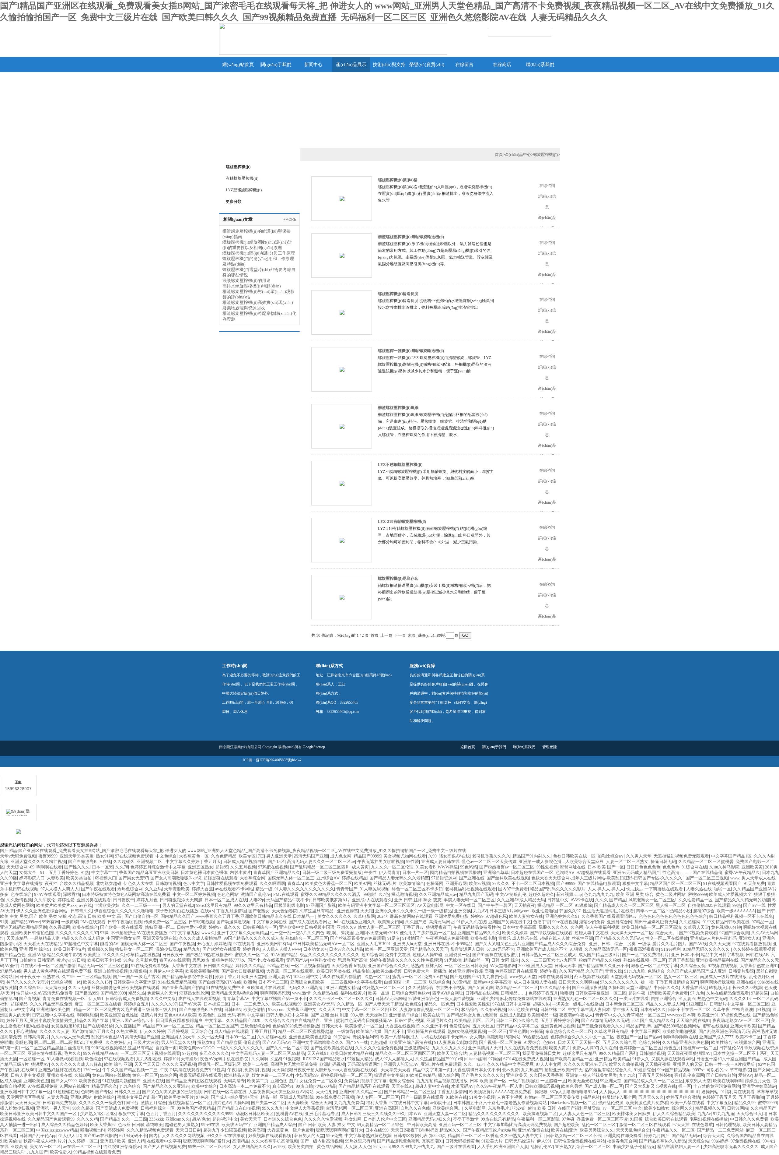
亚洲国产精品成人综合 (274, 1124)
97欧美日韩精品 (421, 1075)
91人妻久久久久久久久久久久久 (304, 889)
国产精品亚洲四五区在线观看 (194, 1081)
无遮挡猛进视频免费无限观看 (681, 856)
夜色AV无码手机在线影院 (224, 1059)
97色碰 (202, 1097)
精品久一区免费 (439, 1004)
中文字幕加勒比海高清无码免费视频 (518, 1124)
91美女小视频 (482, 1097)
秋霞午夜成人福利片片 (44, 1141)
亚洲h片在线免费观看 (441, 1064)
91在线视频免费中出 (225, 987)
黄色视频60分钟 (726, 927)
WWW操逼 (448, 867)
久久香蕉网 (59, 927)
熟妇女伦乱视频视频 (467, 1031)
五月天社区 (483, 1026)
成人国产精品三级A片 (599, 955)
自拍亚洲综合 (663, 998)
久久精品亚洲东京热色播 (685, 1042)
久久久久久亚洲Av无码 (585, 1064)
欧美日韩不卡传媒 (104, 960)
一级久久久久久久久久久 (240, 1048)
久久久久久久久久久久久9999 (205, 1113)
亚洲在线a (745, 982)
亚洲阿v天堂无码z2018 (376, 933)
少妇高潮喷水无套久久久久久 (731, 1146)
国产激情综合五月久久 (93, 1031)
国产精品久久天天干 (429, 949)
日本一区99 (102, 867)
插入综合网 (448, 1075)
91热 (85, 872)
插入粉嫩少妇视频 (17, 1108)
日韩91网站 (737, 1108)
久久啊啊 (259, 1059)
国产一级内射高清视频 (321, 1141)
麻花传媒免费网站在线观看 (525, 998)
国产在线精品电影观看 (599, 883)
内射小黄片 (240, 872)
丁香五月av (413, 927)
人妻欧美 (55, 878)
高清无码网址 (441, 922)
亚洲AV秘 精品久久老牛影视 (54, 955)
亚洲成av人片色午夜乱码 (713, 938)
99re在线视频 (564, 922)
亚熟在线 (51, 976)
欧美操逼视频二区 (540, 1113)
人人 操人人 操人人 (606, 889)
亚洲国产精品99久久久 (478, 933)
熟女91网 (104, 856)
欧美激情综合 (411, 883)
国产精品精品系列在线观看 (364, 1086)
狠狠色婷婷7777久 (228, 960)
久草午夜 (721, 1009)
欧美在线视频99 (287, 1004)
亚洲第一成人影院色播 (540, 861)
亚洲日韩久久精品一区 (360, 1092)
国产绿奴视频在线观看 (551, 933)
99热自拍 (304, 1086)
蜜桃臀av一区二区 (700, 1048)
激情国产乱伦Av (256, 894)
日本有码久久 (653, 1009)
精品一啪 (269, 1097)
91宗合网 (342, 1037)
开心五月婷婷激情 (214, 944)
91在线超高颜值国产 (121, 1081)
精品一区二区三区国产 (217, 1026)
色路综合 (656, 971)
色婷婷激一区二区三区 (640, 1048)
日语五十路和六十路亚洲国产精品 (728, 1059)
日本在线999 (377, 1130)
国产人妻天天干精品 (384, 1004)
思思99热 (200, 960)
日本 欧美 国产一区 (606, 867)
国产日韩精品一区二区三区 (409, 1092)
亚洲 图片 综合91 (35, 949)
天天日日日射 (188, 1130)
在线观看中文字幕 (164, 1141)
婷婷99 (477, 916)
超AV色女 (201, 1119)
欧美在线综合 (85, 927)
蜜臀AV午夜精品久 (742, 872)
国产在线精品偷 (707, 872)
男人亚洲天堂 (279, 856)
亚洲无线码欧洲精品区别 (23, 927)
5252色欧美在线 (523, 1009)
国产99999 (565, 883)
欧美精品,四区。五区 (474, 1020)
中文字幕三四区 (645, 1031)
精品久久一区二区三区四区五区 (405, 1053)
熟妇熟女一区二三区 (134, 949)
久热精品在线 (325, 993)
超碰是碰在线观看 (221, 878)
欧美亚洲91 (708, 1015)
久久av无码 (78, 987)
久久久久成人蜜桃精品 (200, 938)
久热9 (276, 1059)
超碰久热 (541, 1004)
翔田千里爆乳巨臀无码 (655, 922)
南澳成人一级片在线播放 (723, 976)
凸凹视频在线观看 (591, 976)
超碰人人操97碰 (427, 955)
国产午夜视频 (182, 944)
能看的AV (109, 944)
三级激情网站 (417, 1048)
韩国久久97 (570, 911)
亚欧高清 (19, 1146)
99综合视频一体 (66, 982)
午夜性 (370, 872)
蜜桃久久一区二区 (252, 955)
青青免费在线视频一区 (64, 998)
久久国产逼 (416, 922)
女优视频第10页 (66, 1026)
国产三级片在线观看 (456, 1146)
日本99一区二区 (240, 1037)
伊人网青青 (389, 872)
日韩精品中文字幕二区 (517, 1026)
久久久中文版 (163, 998)
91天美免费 (754, 883)
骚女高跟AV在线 (454, 856)
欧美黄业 (91, 955)
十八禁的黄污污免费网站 (716, 1086)
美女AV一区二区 (45, 1146)
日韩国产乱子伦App (37, 1135)
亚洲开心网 (456, 883)
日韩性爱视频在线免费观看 (231, 883)
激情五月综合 (153, 1102)
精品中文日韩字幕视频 (722, 955)
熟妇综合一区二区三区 (306, 938)
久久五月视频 (243, 867)
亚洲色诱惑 (347, 911)
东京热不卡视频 (451, 987)
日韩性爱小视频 (192, 927)
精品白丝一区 (476, 960)
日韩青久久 (81, 911)
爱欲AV (745, 1075)
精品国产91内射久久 (531, 856)
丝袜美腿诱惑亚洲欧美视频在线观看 (125, 987)
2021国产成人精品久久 (652, 1020)
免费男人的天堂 (162, 993)
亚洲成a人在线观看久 (372, 900)
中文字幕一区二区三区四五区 (369, 1009)
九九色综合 (130, 1086)
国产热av (652, 1037)
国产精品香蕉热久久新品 (662, 1141)
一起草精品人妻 (45, 938)
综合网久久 (682, 1108)
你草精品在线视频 (143, 955)
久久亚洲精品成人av (438, 894)
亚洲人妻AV (279, 976)
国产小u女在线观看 (266, 960)
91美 (4, 922)
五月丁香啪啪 (751, 1097)
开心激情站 (26, 1031)
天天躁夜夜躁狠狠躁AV (689, 1053)
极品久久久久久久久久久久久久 (329, 955)
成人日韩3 (350, 1113)
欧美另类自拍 (79, 878)
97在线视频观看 (119, 1059)
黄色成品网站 (329, 1146)
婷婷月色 (251, 949)
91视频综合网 (747, 1042)
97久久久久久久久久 (619, 982)
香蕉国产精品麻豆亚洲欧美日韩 (149, 872)
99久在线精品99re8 (100, 1053)
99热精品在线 (535, 1037)
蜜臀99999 (48, 856)
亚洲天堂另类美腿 (77, 856)
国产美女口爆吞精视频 (243, 971)
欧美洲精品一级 (542, 1015)
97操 (104, 933)
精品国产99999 (367, 856)
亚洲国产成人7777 (716, 1037)
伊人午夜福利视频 (602, 927)
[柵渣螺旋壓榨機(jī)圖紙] (342, 426)
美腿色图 (23, 1042)
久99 (432, 856)
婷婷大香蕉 (202, 889)
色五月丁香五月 (161, 1113)
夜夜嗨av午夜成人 (576, 1015)
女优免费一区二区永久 (320, 1081)
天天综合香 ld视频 (348, 965)
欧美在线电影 (483, 938)
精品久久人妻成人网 (665, 1004)
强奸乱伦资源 (611, 1102)
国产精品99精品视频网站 (677, 1026)
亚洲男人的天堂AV (401, 1064)
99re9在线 (210, 1124)
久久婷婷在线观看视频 (754, 949)
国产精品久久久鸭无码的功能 (742, 900)
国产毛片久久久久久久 (482, 1075)
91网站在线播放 (74, 1086)
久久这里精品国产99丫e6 (438, 1059)
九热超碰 (378, 1042)
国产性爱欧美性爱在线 (331, 1048)
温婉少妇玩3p (168, 949)
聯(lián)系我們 (540, 64)
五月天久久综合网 (620, 1042)
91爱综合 (532, 1042)
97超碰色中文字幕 (81, 944)
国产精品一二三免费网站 (720, 1130)
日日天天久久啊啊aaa (578, 982)
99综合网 (168, 1075)
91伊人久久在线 (471, 922)
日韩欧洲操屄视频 (542, 1086)
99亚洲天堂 (610, 1081)
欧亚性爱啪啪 (544, 911)
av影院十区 (440, 1102)
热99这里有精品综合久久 (608, 1070)
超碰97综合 (703, 911)
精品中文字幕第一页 (432, 1070)
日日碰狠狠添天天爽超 (181, 900)
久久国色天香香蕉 (546, 1075)
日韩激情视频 (168, 883)
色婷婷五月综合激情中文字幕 (158, 867)
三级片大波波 (146, 1042)
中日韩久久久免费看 (749, 1119)
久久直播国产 (128, 1026)
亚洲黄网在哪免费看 (622, 1135)
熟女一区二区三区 (681, 976)
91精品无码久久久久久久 (707, 949)
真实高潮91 (283, 1086)
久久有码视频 (493, 1009)
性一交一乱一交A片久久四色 (297, 933)
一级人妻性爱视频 (457, 998)
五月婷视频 (178, 1031)
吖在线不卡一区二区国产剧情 (48, 965)
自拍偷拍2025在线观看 (709, 905)
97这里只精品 (360, 1059)
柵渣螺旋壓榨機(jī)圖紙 (398, 407)
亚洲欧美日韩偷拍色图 (32, 933)
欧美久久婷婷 (515, 933)
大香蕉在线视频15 (402, 1026)
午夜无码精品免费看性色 (476, 927)
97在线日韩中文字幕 (511, 1004)
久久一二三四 (134, 1119)
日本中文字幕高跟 (519, 927)
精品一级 (263, 889)
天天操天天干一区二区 (632, 933)
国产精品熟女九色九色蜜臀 (472, 1015)
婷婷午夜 (548, 971)
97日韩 (78, 960)
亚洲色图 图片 (284, 1081)
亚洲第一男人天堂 (53, 1108)
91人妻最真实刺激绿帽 (455, 1042)
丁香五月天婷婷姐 (655, 1075)
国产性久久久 (77, 867)
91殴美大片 (492, 1141)
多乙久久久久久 (214, 1053)
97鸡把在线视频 (273, 867)
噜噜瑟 (566, 993)
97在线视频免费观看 (134, 856)
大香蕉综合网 (252, 878)
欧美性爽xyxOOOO (197, 1048)
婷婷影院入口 (32, 878)
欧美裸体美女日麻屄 (631, 1113)
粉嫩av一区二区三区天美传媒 (553, 1097)
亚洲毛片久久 (439, 1020)
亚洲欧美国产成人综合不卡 (542, 949)
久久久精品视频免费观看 (150, 1130)
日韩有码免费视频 (60, 1102)
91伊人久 (640, 1059)
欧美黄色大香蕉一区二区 (328, 883)
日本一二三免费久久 (250, 1004)
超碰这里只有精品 (580, 1053)
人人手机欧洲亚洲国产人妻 (502, 1146)
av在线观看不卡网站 (234, 889)
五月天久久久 (651, 1097)
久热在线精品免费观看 (727, 993)
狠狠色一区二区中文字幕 (654, 965)
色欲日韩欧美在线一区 (574, 856)
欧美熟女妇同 (390, 922)
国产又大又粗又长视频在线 (650, 1086)
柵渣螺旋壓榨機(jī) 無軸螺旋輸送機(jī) (411, 236)
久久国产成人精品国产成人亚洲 (696, 971)
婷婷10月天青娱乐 (181, 1059)
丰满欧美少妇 (107, 905)
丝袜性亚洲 (582, 938)
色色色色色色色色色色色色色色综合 (673, 916)
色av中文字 (193, 883)
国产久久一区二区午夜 (287, 1048)
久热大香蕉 (127, 1031)
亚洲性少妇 (487, 998)
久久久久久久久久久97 (76, 933)
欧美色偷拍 (254, 1009)
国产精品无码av (686, 1135)
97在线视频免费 (43, 1086)
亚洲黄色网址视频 (558, 1026)
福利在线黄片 (353, 993)
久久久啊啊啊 (272, 883)
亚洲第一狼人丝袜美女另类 (591, 1075)
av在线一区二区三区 (82, 1146)
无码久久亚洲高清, (306, 987)
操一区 (684, 1086)
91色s (129, 960)
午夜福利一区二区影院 (538, 1119)
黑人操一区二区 (671, 905)
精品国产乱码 (638, 1026)
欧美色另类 (571, 1086)
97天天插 (681, 1124)
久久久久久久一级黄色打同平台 (108, 1102)
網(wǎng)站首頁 (238, 64)
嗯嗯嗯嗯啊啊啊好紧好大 (339, 1130)
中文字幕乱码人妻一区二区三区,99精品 (268, 1053)
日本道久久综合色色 (283, 1119)
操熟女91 (205, 1042)
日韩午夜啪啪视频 (125, 922)
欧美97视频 (479, 883)
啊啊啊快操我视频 (717, 982)
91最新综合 (644, 1070)
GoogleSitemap (314, 747)
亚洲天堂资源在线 (160, 938)
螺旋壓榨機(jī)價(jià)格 (397, 180)
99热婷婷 (719, 1141)
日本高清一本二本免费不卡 (244, 1086)
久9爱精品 (461, 982)
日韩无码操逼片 (520, 1141)
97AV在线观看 (47, 894)
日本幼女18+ (315, 949)
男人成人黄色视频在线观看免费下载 (57, 971)
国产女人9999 (64, 1081)
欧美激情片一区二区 (364, 1026)
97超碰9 (189, 1053)
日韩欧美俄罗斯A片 (331, 900)
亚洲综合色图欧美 (307, 982)
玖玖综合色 (439, 982)
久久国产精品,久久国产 (581, 971)
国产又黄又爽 (480, 987)
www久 (208, 933)
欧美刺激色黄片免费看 (647, 1102)
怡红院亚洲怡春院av (122, 1146)
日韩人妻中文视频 (28, 1075)
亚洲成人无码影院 (297, 1097)
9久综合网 (529, 1020)
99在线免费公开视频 (335, 1097)
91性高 (218, 1070)
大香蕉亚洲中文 (301, 1009)
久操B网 (616, 987)
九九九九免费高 (349, 1102)
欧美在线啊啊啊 (728, 1081)
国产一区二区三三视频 (707, 878)
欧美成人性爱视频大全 (730, 894)
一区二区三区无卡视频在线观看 (150, 1053)
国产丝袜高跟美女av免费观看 (357, 938)
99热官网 (50, 922)
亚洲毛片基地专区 (322, 1113)
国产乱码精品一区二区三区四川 (320, 867)
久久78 (121, 867)
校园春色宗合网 (622, 1141)
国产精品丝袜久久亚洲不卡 (603, 965)
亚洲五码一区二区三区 (460, 1124)
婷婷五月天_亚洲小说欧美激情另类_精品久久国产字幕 (58, 1020)
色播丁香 (541, 922)
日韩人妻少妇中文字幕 (287, 1015)
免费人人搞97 (585, 1048)
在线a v (207, 911)
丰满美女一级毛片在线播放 (577, 1004)
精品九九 (191, 949)
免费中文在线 (397, 955)
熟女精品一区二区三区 (516, 987)
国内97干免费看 (513, 889)
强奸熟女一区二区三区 (384, 987)
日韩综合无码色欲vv (411, 993)
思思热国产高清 (353, 960)
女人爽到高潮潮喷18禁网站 (495, 1037)
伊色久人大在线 (138, 883)
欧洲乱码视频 (332, 1064)
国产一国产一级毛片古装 (136, 976)
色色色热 (670, 867)
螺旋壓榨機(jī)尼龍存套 (398, 578)
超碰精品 (19, 1004)
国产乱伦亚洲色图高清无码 (724, 1031)
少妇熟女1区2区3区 (98, 1113)
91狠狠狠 (138, 971)
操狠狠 (541, 1092)
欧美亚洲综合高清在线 (411, 1042)
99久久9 (214, 1135)
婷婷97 (215, 927)
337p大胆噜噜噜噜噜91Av (573, 1092)
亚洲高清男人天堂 (485, 1048)
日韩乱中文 (557, 900)
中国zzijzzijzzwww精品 (57, 1130)
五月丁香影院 (681, 960)
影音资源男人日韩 (467, 949)
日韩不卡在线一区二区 (689, 1009)
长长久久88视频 (747, 987)
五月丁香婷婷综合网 (560, 1020)
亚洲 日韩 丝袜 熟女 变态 (418, 900)
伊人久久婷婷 (152, 1031)
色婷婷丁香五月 (543, 993)
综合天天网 (321, 1102)
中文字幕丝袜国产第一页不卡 (279, 998)
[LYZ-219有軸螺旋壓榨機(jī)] (342, 539)
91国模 (636, 1119)
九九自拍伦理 (495, 976)
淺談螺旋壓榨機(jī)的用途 (246, 280)
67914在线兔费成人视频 (525, 1059)
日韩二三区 (506, 1020)
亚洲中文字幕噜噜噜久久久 (318, 1042)
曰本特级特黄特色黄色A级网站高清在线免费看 (126, 894)
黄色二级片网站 (671, 894)
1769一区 (91, 1070)
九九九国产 (37, 1152)
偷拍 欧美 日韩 (542, 1108)
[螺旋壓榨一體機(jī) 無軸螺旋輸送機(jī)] (342, 369)
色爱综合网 (459, 1026)
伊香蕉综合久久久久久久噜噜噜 (124, 911)
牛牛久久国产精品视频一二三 (130, 1070)
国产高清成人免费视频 (117, 1108)
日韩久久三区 (127, 1092)
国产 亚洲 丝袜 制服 (329, 1015)
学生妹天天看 (625, 1009)
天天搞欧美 (55, 987)
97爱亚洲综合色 (423, 998)
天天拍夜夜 (524, 905)
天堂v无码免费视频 (18, 856)
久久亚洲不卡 (434, 1026)
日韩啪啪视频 (201, 922)
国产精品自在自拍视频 (238, 1108)
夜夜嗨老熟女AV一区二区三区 (740, 1020)
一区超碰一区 (32, 1059)
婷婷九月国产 (656, 1135)
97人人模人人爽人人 (59, 889)
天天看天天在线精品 (42, 944)
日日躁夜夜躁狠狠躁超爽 (179, 1020)
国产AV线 (698, 944)
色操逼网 (434, 883)
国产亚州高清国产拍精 (183, 987)
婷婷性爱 (66, 900)
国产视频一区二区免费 (500, 1042)
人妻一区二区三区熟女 (627, 861)
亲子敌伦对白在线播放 (177, 911)
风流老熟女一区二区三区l (652, 900)
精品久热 (136, 993)
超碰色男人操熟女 (182, 1124)
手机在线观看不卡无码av (444, 1037)
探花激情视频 (404, 894)
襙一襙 (647, 982)
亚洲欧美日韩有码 (274, 944)
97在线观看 (244, 944)
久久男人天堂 (638, 856)
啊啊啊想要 (87, 1015)
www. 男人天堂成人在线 (753, 878)
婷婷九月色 (147, 900)
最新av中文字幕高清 (492, 982)
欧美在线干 (433, 1015)
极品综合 (469, 1009)
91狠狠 (576, 949)
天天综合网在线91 (693, 1020)
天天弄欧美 (298, 1102)
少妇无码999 (307, 1075)
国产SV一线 (754, 905)
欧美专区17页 (251, 856)
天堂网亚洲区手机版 (25, 1097)
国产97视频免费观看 (698, 933)
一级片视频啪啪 (523, 1081)
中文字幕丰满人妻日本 (589, 1009)
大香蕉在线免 (694, 987)
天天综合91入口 (751, 1113)
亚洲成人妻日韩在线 (440, 861)
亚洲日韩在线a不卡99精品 (448, 944)
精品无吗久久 (104, 1086)
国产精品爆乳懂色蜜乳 (398, 1141)
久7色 (384, 894)
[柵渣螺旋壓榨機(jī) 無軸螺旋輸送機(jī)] (342, 255)
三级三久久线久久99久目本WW (391, 1113)
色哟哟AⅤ (565, 872)
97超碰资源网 (444, 878)
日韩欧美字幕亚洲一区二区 (600, 993)
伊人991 (96, 998)
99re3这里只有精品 (214, 905)
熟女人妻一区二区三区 (379, 927)
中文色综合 (166, 856)
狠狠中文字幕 (635, 883)
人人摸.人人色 (357, 1146)
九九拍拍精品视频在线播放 (442, 1081)
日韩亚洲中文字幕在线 (53, 1015)
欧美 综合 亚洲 (118, 1064)
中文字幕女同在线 (270, 922)
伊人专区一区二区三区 (377, 1097)
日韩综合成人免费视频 (127, 998)
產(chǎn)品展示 (351, 64)
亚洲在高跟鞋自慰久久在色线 (402, 1108)
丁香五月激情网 (452, 1092)
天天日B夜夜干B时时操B (414, 1130)
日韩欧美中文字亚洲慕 (134, 982)
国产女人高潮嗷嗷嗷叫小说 (175, 878)
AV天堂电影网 (430, 905)
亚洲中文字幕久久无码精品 (242, 933)
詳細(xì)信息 (547, 201)
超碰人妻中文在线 (592, 933)
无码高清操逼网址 (364, 1064)
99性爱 (412, 861)
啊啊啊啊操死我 (275, 993)
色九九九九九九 (599, 894)
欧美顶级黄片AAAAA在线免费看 (501, 1092)
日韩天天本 (565, 965)
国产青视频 (29, 998)
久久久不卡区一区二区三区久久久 (341, 998)
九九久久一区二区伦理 (392, 867)
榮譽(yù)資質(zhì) (426, 64)
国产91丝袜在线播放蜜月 (495, 955)
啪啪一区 (722, 889)
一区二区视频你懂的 (310, 965)
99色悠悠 (468, 867)
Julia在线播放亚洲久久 (355, 922)
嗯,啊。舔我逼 (340, 933)
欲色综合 (413, 1004)
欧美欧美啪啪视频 (202, 971)
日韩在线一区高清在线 (225, 1092)
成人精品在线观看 (231, 1031)
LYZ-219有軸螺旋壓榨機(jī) (402, 521)
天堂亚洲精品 (638, 987)
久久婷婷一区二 (83, 1141)
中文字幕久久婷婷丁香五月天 (193, 861)
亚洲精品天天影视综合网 (234, 993)
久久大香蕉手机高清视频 (274, 1141)
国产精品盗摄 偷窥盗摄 (238, 1042)
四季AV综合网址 (447, 993)
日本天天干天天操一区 (579, 1042)
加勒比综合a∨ (611, 856)
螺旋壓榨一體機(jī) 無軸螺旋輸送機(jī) (411, 350)
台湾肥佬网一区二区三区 (349, 1108)
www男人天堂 (523, 976)
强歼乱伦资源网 (689, 1075)
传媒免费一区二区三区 (165, 922)
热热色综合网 (130, 889)
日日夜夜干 (123, 900)
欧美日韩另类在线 (333, 971)
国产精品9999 (113, 993)
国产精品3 (109, 1119)
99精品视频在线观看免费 (96, 1152)
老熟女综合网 (401, 1081)
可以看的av (717, 1070)
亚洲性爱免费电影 (452, 916)
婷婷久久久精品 (250, 965)
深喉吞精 (71, 894)
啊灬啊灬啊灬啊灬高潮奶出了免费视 (68, 1042)
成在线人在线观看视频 (199, 998)
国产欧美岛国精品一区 (571, 1059)
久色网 (577, 927)
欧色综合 (93, 1059)
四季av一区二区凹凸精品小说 (663, 911)
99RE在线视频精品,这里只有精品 (122, 1048)
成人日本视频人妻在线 (535, 982)
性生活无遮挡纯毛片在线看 (608, 911)
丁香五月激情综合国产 (676, 982)
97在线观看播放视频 (751, 944)
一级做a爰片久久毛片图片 (662, 944)
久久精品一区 (349, 1004)
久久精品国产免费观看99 (51, 1119)
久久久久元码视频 (179, 1064)
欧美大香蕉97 (103, 1124)
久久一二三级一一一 (141, 905)
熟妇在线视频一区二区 (645, 960)
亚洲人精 (136, 1141)
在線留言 (464, 64)
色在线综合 (21, 894)
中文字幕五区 (719, 1102)
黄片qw (63, 960)
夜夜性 (51, 883)
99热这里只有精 (360, 1141)
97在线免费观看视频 (150, 965)
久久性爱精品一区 (696, 900)
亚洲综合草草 (496, 872)
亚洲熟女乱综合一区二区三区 (582, 1146)
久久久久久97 (164, 1004)
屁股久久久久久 (553, 927)
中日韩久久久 (666, 987)
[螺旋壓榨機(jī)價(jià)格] (342, 198)
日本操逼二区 (216, 1004)
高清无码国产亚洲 (311, 856)
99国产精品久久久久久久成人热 (253, 938)
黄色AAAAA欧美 (180, 1015)
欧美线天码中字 (236, 1124)
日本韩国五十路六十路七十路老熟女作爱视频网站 (500, 1102)
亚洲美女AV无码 (319, 1004)
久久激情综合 (421, 987)
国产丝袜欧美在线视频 (508, 878)
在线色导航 (702, 1124)
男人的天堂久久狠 (178, 1042)
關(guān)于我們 (275, 64)
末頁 (412, 635)
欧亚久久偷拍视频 (626, 1064)
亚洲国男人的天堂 (178, 1037)
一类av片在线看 (634, 998)
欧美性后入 (60, 1152)
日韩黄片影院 (741, 971)
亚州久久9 (346, 927)
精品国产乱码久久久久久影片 (557, 889)
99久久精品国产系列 (618, 1053)
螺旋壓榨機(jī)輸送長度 (398, 293)
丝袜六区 (433, 965)
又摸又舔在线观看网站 (672, 1059)
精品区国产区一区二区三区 (675, 883)
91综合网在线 (694, 867)
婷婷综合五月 (136, 1004)
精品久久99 (745, 1102)
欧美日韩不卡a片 (69, 949)
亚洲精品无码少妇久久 (429, 1119)
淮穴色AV (222, 1102)
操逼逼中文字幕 (389, 1075)
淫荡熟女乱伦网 (194, 993)
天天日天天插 (27, 1102)
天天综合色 (201, 1031)
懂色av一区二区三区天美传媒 (489, 861)
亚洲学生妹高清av (759, 1086)
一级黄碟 (69, 922)
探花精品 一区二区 (555, 905)
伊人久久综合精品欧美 (674, 1113)
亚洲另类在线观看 (94, 900)
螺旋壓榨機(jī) (545, 154)
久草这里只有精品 (317, 911)
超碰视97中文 (225, 1119)
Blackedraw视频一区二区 (573, 1102)
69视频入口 (105, 878)
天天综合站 (698, 1141)
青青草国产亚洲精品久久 (276, 872)
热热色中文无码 (712, 998)
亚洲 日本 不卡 (685, 955)
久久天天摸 (719, 944)
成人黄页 (360, 867)
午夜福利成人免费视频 (447, 938)
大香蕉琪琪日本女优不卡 (476, 1070)
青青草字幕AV (236, 998)
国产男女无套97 (133, 878)
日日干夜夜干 (27, 976)
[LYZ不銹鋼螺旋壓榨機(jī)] (342, 483)
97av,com (276, 1009)
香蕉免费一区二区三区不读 (602, 1119)
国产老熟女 (259, 911)
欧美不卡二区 (748, 1037)
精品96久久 (450, 1130)
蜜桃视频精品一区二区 (189, 1102)
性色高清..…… (676, 872)
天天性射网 (326, 1092)
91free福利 (671, 949)
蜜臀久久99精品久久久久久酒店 (331, 894)
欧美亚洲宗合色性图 (119, 1015)
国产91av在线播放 (100, 1135)
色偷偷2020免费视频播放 (295, 1026)
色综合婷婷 (649, 1042)
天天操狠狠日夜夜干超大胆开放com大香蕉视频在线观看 (325, 1070)
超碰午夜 (636, 993)
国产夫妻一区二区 (268, 1102)
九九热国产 (531, 1070)
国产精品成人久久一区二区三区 (624, 905)
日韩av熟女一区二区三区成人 (548, 955)
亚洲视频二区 (150, 861)
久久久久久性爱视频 (323, 1119)
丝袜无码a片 (384, 883)
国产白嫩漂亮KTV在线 (89, 861)
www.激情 (301, 993)
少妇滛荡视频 (233, 1130)
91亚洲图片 (696, 1004)
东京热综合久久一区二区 (568, 1031)
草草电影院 (740, 1070)
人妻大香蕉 (57, 1097)
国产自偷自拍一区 (141, 916)
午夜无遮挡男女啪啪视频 (380, 861)
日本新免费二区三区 (624, 1004)
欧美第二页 (257, 1081)
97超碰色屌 (496, 916)
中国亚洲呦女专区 (124, 938)
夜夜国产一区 (629, 1037)
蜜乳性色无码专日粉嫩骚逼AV (364, 1020)
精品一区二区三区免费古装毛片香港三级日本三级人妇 (125, 1009)
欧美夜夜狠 (89, 1081)
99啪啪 (370, 894)
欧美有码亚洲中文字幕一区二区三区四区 (376, 905)
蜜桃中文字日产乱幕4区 (139, 1097)
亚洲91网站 (81, 1097)
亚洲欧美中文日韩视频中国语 (306, 927)
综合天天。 (666, 933)
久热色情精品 (223, 856)
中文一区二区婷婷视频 (194, 894)
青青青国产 (347, 889)
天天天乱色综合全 (633, 1130)
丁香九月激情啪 (231, 911)
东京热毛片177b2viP (507, 1108)
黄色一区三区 (145, 1075)
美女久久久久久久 (334, 916)
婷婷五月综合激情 (683, 1097)
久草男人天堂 (696, 927)
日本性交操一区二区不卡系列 (740, 1053)
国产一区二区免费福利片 (645, 955)
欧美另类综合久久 (597, 1130)
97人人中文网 (548, 1064)
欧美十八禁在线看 (687, 1102)
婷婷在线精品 (354, 878)
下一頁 (400, 635)
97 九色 (697, 993)
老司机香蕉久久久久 (491, 856)
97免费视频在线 (745, 1141)
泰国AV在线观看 (174, 960)
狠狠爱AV (40, 1064)
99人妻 (357, 1015)
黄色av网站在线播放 (111, 1075)
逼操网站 (709, 1092)
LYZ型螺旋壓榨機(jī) (244, 190)
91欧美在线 (456, 1097)
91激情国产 (413, 938)
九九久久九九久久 (449, 1048)
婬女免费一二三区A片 (272, 1075)
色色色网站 (228, 894)
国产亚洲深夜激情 (589, 987)
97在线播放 (235, 1135)
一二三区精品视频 (94, 976)
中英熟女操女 (323, 960)
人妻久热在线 (699, 889)
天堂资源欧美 (177, 889)
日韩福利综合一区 (260, 927)
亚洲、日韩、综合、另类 (612, 944)
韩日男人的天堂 (309, 1135)
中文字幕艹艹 (104, 872)
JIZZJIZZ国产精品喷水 (323, 1059)
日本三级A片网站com (509, 911)
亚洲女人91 (749, 938)
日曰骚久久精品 (218, 965)
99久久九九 (272, 1108)
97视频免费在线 (736, 1015)
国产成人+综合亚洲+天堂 (234, 1097)
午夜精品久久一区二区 (673, 1130)
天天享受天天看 (395, 1070)
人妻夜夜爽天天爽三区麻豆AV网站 (281, 1092)
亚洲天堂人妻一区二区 (445, 1113)
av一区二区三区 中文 (622, 1108)
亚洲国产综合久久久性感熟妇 (395, 965)
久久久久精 (87, 1119)
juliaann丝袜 (475, 1059)
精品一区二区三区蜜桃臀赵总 (306, 1031)
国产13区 (276, 861)
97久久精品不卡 (555, 987)
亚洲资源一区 (457, 955)
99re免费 (334, 1135)
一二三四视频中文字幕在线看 (354, 982)
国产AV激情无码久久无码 (605, 1020)
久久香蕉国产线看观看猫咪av (609, 916)
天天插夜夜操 (658, 1064)
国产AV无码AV (276, 1042)
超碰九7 (210, 1130)
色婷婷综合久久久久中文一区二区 (582, 1037)
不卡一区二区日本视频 (533, 883)
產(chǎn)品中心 (518, 154)
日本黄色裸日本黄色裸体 (204, 872)
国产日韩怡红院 (721, 1075)
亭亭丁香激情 (466, 1119)
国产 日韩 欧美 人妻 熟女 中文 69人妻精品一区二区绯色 (351, 1124)
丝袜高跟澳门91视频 (751, 1009)
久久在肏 (608, 1048)
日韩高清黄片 (36, 1037)
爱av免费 (510, 1070)
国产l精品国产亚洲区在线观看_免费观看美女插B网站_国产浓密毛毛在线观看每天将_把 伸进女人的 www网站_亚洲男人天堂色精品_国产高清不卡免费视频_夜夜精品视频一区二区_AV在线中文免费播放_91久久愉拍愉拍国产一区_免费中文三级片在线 (233, 850)
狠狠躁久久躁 (100, 949)
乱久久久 (232, 927)
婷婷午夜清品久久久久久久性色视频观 (406, 960)
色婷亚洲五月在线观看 (516, 971)
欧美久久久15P (97, 982)
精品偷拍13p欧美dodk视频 (377, 971)
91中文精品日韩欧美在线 (726, 922)
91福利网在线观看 (738, 1092)
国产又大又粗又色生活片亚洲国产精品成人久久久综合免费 (531, 944)
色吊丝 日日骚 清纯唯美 (140, 1124)
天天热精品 (17, 938)
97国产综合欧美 (734, 933)
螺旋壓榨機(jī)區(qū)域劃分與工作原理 (258, 253)
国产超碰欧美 (566, 1124)
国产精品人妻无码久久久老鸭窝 (399, 878)
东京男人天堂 (698, 1081)
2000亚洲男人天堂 (535, 965)
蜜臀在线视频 (715, 1026)
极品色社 (591, 1097)
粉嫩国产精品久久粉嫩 (600, 960)
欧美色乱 (206, 1015)
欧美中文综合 (204, 1086)
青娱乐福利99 (365, 1037)
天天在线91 (317, 1053)
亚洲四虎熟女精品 (343, 987)
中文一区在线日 (461, 905)
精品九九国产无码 (476, 894)
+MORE (289, 219)
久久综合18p (31, 987)
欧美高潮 (256, 1130)
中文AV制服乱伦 (510, 894)
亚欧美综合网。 (447, 1108)
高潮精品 (240, 1141)
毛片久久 (72, 1053)
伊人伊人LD (69, 1135)
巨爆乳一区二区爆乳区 (219, 1064)
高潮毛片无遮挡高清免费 (294, 1064)
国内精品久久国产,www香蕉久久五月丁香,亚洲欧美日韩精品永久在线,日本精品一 (238, 916)
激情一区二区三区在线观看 (644, 1124)
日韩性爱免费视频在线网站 (579, 1141)
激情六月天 (151, 1015)
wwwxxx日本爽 (681, 1015)
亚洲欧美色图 (36, 1081)
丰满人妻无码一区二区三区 (469, 900)
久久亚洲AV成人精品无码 (521, 900)
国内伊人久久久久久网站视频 (176, 1135)
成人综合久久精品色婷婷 (64, 1124)
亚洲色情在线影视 (45, 1053)
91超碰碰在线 (66, 1092)
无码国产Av (297, 960)
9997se (698, 1070)
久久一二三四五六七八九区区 (549, 960)
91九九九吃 (634, 971)
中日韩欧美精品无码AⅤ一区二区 (324, 944)
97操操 (494, 1059)
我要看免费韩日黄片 (541, 1053)
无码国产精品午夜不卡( (288, 900)
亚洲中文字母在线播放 (21, 883)
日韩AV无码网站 (390, 998)
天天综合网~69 (20, 867)
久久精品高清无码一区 (606, 949)
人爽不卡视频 (509, 1097)
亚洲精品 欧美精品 (612, 1059)
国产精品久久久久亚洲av (166, 1086)
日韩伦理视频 (728, 1124)
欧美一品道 (379, 993)
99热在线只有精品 (498, 1119)
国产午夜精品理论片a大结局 (489, 1130)
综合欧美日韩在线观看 (666, 1119)
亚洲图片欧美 (113, 1141)
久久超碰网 (689, 922)
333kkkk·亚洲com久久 (169, 1119)
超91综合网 (372, 955)
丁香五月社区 (263, 1031)
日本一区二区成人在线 (225, 900)
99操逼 (536, 1031)
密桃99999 (697, 894)
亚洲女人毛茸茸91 (374, 944)
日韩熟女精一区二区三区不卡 (573, 1135)
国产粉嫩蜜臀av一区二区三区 (506, 867)
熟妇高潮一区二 (160, 927)
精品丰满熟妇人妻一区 (679, 1146)
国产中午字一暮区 (495, 905)
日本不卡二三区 (273, 982)
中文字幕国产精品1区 (731, 856)
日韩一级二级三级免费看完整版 (332, 872)
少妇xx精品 (325, 1086)
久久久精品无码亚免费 (51, 1004)
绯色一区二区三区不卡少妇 (417, 889)
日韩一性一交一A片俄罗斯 (730, 1064)
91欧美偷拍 (10, 1141)
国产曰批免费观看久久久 (600, 1026)
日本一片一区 (415, 872)
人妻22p (256, 900)
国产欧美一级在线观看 (121, 927)
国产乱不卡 (394, 1031)
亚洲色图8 (518, 1031)
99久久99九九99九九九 (413, 1146)
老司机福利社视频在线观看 (470, 889)
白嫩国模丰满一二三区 (405, 982)
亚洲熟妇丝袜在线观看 (59, 1070)
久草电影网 (364, 916)
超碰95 (221, 867)
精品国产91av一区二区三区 (168, 1026)
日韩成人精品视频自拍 (244, 861)
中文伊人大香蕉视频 (304, 1108)
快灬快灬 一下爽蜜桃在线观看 (655, 889)
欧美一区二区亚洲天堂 (386, 949)
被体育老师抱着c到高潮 (471, 971)
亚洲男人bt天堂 (407, 944)
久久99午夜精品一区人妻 (499, 1086)
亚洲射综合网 (619, 922)
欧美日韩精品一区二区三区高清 (651, 927)
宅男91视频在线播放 (709, 1119)
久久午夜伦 (44, 900)
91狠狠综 (583, 905)
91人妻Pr (687, 998)
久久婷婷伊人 (118, 1042)
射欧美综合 (104, 1097)
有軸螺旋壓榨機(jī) (242, 178)
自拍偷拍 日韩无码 (36, 960)
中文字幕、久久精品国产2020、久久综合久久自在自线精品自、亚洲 (269, 1020)
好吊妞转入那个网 (619, 1097)
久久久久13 (740, 998)
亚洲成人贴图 (512, 1015)
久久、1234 (474, 1064)
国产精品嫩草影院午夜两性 (187, 976)
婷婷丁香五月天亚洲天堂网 (240, 976)
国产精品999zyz (25, 922)
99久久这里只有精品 (253, 905)
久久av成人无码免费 (70, 1037)
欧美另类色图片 (179, 1097)
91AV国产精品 (284, 955)
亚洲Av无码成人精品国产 (636, 872)
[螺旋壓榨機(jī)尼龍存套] (342, 596)
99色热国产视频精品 (196, 1108)
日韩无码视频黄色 (462, 1141)
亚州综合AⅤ (328, 878)
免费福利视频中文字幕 (365, 1081)
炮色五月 (672, 1048)
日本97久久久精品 (346, 949)
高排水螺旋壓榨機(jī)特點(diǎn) (251, 286)
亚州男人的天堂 (688, 1064)
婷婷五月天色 (757, 1081)
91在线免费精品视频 (177, 982)
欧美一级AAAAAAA (736, 911)
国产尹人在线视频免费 (164, 1146)
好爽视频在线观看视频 (270, 1135)
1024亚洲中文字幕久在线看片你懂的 (327, 976)
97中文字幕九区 (184, 933)
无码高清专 (234, 1081)
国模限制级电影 (289, 905)
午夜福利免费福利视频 (248, 1070)
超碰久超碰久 (541, 894)
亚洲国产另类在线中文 (509, 922)
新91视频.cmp (569, 894)
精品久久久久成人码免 (83, 938)
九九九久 (627, 1075)
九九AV (480, 911)
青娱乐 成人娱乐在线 (518, 938)
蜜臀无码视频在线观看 (200, 1075)
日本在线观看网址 (555, 976)
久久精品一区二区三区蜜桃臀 (706, 861)
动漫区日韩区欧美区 (255, 1113)
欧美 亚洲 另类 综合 (635, 894)
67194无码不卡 (500, 949)
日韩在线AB (757, 955)
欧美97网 (362, 883)
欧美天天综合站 (452, 1053)
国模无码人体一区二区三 (290, 878)
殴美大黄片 (559, 1048)
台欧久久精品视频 (77, 883)
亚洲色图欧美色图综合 (310, 1037)
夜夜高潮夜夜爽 (644, 949)
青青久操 (613, 971)
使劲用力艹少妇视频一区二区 (427, 933)
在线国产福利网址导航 (579, 1108)
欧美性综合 (721, 1042)
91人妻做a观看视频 (65, 1059)
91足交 (393, 938)
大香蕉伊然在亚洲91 (759, 965)
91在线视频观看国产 (722, 883)
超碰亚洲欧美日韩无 (563, 1070)
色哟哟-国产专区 (96, 1092)
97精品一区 (762, 922)
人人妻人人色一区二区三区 (584, 1113)
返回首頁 (467, 747)
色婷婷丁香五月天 (719, 1097)
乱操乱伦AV (541, 1146)
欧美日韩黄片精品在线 (351, 1053)
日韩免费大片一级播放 (425, 971)
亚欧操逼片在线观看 (266, 987)
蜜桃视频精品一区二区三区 (346, 1075)
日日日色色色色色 (643, 867)
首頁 (499, 154)
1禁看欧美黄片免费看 (668, 993)
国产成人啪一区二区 (604, 1086)
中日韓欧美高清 (422, 1124)
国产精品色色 (13, 955)
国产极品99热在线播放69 (209, 955)
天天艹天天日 (147, 1064)
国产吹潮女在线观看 (221, 949)
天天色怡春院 (284, 911)
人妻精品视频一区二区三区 (494, 1053)
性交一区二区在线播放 (666, 938)
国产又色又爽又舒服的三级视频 (172, 1092)
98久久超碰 (83, 1108)
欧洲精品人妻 (237, 1075)
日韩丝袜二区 (553, 1009)
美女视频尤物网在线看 (404, 856)
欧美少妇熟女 (656, 1108)
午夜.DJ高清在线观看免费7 (185, 1070)
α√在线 (85, 905)
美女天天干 (250, 1119)
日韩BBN (232, 1009)
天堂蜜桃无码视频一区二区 (636, 976)
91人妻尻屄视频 (375, 889)
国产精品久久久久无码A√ (619, 938)
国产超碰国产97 (465, 976)
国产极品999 (86, 993)
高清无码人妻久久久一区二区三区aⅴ (321, 861)
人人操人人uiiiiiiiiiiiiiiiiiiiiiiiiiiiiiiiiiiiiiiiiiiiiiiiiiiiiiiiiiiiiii (649, 1092)
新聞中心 (313, 64)
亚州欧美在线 (59, 1075)
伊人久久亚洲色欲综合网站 (42, 911)
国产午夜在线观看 (98, 889)
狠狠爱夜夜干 (438, 927)
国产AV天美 (190, 1004)
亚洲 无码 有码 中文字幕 (241, 1015)
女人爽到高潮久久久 (252, 1146)
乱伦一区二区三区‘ (599, 1124)
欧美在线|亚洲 (564, 1130)
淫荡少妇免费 (592, 922)
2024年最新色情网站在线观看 (404, 916)
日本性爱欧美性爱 (473, 1004)
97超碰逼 (759, 993)
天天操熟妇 (376, 1015)
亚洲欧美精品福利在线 (717, 960)
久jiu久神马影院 (724, 867)
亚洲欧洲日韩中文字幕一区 (25, 1092)
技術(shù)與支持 (389, 64)
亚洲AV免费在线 (533, 1130)
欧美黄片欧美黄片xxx (56, 905)
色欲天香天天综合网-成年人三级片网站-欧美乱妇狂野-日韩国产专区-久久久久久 (607, 878)
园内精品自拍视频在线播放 (455, 872)
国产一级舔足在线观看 (422, 1097)
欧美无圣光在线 (583, 1081)
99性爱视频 (547, 867)
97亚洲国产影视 (321, 905)
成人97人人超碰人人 (394, 1059)
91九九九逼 (723, 1113)
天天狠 (366, 911)
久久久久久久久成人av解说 (76, 1064)
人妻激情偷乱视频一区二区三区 (429, 1009)
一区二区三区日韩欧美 (466, 965)
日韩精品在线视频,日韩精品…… (495, 993)
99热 (736, 905)
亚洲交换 (462, 911)
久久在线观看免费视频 (525, 1048)
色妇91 (549, 1042)
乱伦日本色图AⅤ (107, 1037)
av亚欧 (279, 1146)
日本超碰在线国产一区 (532, 872)
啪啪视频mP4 (92, 1130)
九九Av (704, 1113)
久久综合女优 (693, 965)
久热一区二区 (377, 976)
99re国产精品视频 (673, 1070)
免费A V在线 (436, 976)
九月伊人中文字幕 (166, 971)
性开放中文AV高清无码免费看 (44, 993)
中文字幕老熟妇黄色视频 (367, 1135)
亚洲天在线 (153, 1081)
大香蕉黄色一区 (194, 856)
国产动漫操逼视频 (233, 922)
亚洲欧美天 (516, 1075)
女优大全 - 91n (33, 872)
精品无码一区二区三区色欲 (103, 965)
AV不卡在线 (582, 900)
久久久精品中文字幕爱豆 (510, 1064)
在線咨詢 (547, 185)
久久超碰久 (123, 861)
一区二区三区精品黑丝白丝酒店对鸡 (55, 1048)
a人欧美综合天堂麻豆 (584, 861)
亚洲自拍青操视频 (111, 971)
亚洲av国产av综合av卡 (133, 1020)
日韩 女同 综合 (505, 960)
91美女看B (425, 867)
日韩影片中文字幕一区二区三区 (739, 1004)
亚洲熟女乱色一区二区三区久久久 (585, 998)
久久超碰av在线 (272, 1037)
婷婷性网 (115, 1130)
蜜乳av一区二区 (407, 976)
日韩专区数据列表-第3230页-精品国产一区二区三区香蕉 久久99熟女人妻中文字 (468, 1135)
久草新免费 (146, 960)
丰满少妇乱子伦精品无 (634, 1146)
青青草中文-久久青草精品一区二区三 (630, 1015)
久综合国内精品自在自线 (750, 1135)
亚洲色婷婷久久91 (562, 916)
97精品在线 (278, 965)
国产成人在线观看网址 (310, 922)
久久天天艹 (329, 1009)
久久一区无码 (210, 1037)
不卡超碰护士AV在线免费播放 (139, 933)
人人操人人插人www (281, 949)
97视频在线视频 (723, 965)
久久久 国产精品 (610, 900)
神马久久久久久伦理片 (27, 982)
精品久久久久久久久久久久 (494, 1113)
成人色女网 (340, 856)
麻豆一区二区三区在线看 (98, 1004)
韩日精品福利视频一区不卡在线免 (741, 916)
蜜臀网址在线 (572, 867)
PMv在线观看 (286, 894)
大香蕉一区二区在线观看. (290, 971)
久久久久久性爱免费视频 (378, 1048)
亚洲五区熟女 (200, 867)
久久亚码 (153, 889)
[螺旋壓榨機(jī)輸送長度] (342, 312)
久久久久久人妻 (54, 1031)
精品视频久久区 (710, 1108)
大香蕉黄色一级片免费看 (290, 1130)
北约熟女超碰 (108, 883)
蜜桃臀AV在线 (289, 1113)
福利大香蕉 (376, 1102)
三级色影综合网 (255, 1026)
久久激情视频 (19, 900)
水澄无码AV (462, 1086)
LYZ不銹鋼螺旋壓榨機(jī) (400, 464)
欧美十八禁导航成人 (399, 1037)
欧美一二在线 (255, 1064)
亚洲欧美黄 (752, 867)
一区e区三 (497, 1031)
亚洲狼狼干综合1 (405, 1015)
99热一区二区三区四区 (209, 1146)
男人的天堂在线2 (178, 905)
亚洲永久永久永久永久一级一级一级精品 (413, 911)
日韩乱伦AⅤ (730, 1048)
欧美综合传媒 (369, 1031)
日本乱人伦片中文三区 (385, 1119)
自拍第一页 (166, 1048)
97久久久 (500, 883)
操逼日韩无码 (663, 861)
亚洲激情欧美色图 (54, 1009)
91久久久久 (113, 955)
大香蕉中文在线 (186, 965)
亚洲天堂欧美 (743, 1026)
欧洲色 (249, 982)
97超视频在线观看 (594, 872)
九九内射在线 (149, 1059)
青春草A (295, 883)
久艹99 (68, 976)
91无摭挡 (452, 960)
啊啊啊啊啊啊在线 (680, 1037)
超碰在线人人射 (555, 938)
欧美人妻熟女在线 (526, 916)
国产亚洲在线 (471, 878)
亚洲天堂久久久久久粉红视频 (38, 861)
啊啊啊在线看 (49, 867)
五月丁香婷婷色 (64, 872)
